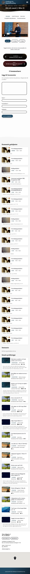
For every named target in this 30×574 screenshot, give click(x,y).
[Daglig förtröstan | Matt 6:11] (6, 519)
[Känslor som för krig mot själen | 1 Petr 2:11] (6, 385)
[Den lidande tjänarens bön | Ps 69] (6, 435)
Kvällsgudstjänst (15, 168)
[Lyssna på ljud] (22, 364)
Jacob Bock (19, 511)
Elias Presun (20, 399)
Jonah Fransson (15, 16)
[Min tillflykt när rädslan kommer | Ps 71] (6, 374)
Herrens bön (13, 411)
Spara (22, 41)
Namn (3, 97)
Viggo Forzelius (20, 467)
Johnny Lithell (22, 362)
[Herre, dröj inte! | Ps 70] (6, 399)
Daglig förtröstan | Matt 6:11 (18, 518)
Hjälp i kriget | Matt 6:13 (16, 420)
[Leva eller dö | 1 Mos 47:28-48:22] (6, 445)
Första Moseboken (21, 18)
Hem (6, 5)
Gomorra (15, 48)
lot (25, 48)
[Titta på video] (21, 364)
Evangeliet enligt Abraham (10, 18)
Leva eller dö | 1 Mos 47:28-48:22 (19, 443)
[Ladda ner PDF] (24, 364)
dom (10, 48)
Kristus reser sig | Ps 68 (16, 465)
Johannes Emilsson (21, 445)
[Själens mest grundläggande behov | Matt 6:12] (6, 475)
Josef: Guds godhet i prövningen (18, 447)
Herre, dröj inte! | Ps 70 (16, 398)
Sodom (12, 49)
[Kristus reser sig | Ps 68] (6, 466)
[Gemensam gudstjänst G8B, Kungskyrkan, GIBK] (6, 179)
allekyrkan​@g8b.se (6, 549)
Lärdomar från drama (15, 364)
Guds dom (15, 5)
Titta (8, 41)
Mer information (6, 538)
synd (18, 49)
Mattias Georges (22, 377)
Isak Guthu (19, 437)
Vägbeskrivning (14, 538)
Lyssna (15, 41)
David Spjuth (20, 501)
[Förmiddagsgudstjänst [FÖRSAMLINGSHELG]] (6, 190)
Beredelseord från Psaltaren (17, 378)
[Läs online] (21, 388)
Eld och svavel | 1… (22, 5)
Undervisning (10, 5)
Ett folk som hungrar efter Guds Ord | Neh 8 (14, 64)
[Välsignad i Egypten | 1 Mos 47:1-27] (6, 455)
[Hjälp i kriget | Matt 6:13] (6, 422)
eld (12, 48)
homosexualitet (21, 48)
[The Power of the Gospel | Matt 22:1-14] (6, 509)
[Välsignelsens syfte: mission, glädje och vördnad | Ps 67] (6, 499)
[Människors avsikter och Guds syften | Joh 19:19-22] (6, 360)
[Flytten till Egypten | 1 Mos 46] (6, 489)
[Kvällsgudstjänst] (6, 170)
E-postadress (5, 103)
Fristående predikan (15, 513)
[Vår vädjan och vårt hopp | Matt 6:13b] (6, 407)
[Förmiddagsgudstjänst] (6, 150)
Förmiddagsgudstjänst (16, 148)
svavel (15, 49)
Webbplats (4, 109)
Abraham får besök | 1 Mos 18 (15, 57)
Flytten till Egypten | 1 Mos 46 (18, 488)
